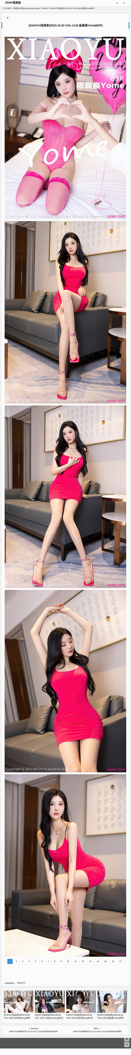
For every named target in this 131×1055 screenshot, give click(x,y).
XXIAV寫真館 (13, 2)
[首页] (126, 1038)
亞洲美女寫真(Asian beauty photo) (26, 8)
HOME (8, 8)
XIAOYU (45, 8)
